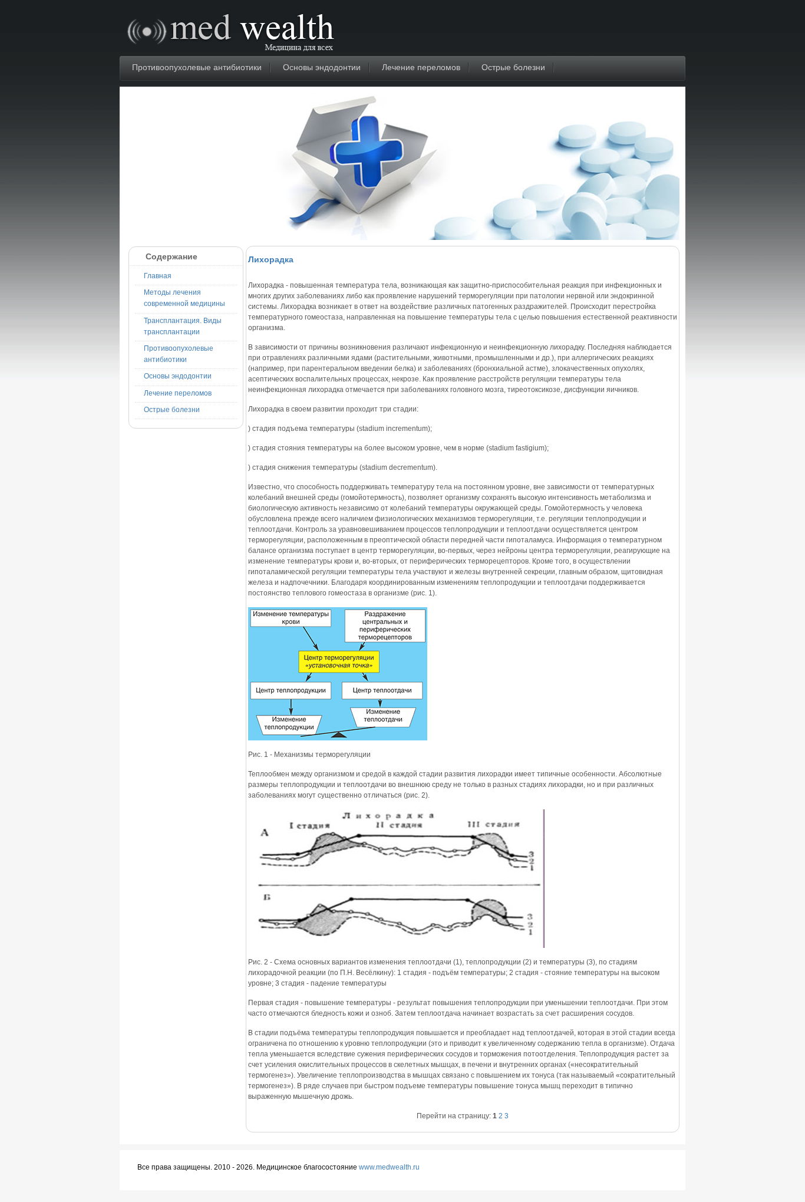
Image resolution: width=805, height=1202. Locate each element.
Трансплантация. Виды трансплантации (183, 326)
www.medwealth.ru (389, 1167)
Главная (157, 276)
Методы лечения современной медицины (184, 298)
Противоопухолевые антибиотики (197, 67)
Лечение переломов (421, 67)
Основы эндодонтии (322, 67)
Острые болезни (513, 67)
